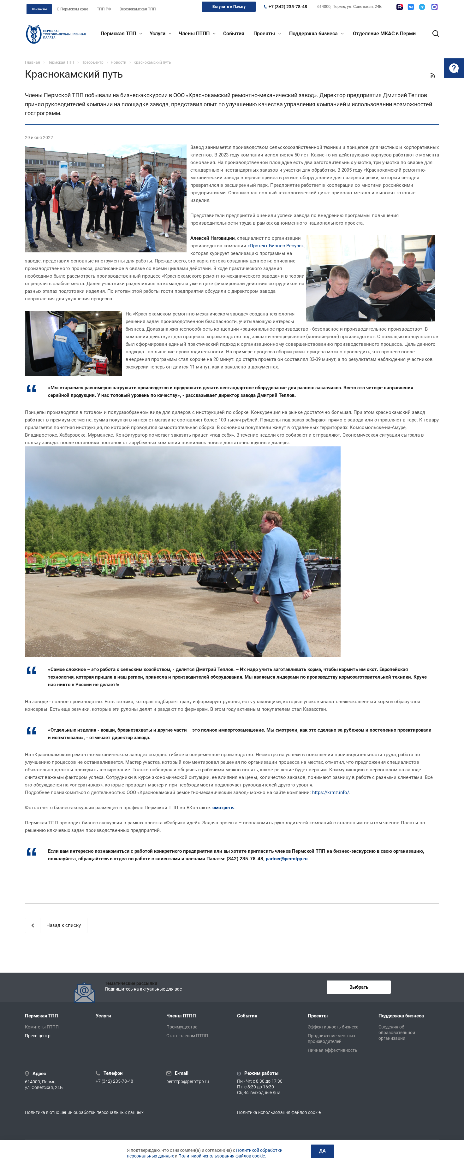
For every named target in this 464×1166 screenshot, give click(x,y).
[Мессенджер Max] (434, 7)
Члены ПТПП (195, 34)
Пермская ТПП (119, 34)
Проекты (264, 34)
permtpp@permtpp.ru (187, 1081)
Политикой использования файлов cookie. (222, 1155)
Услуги (158, 34)
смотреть (223, 807)
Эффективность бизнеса (333, 1026)
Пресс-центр (38, 1035)
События (233, 34)
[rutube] (399, 7)
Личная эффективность (332, 1050)
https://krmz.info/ (330, 792)
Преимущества (182, 1026)
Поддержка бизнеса (314, 34)
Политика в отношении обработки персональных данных (84, 1112)
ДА (322, 1151)
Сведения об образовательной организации (396, 1032)
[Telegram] (422, 7)
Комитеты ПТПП (42, 1026)
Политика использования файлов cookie (279, 1112)
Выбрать (358, 987)
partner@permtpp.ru (286, 859)
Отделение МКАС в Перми (384, 34)
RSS (432, 75)
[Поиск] (432, 34)
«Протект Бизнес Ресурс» (275, 246)
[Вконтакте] (410, 7)
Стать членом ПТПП (187, 1035)
